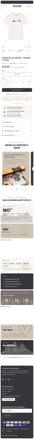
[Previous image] (25, 46)
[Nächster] (31, 2)
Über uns (4, 394)
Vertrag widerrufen (8, 399)
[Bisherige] (3, 2)
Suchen (3, 429)
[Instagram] (6, 379)
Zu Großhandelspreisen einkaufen (11, 396)
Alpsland (7, 435)
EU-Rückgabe (9, 431)
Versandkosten (21, 67)
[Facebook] (2, 379)
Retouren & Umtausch (8, 389)
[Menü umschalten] (3, 6)
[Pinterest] (9, 379)
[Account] (27, 6)
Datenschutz (16, 429)
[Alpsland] (17, 6)
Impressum (9, 429)
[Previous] (13, 189)
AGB (3, 431)
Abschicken (8, 415)
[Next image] (32, 46)
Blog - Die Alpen (6, 391)
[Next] (21, 189)
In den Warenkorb (17, 90)
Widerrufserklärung (25, 429)
